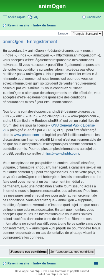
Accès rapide (17, 17)
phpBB (39, 270)
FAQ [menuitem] (35, 17)
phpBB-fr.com (59, 274)
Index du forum (44, 263)
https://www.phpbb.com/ (61, 153)
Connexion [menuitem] (94, 17)
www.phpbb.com (26, 135)
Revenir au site (18, 263)
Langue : (64, 33)
